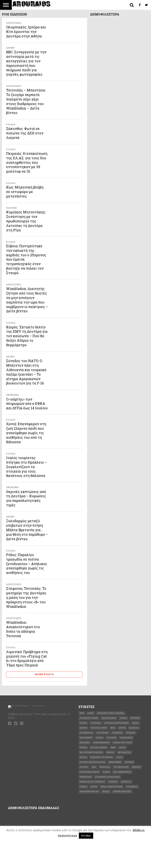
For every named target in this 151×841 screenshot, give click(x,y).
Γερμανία (117, 732)
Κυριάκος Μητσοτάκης (117, 723)
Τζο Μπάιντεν (121, 767)
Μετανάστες (124, 752)
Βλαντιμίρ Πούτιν (89, 791)
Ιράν (112, 728)
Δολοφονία (86, 737)
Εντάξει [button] (86, 835)
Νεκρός (136, 767)
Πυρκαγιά (126, 781)
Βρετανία (85, 742)
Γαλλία (99, 737)
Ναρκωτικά (85, 777)
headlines (115, 762)
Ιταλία (122, 747)
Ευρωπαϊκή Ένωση (89, 772)
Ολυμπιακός (86, 732)
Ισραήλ (83, 723)
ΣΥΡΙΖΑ (123, 718)
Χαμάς (106, 772)
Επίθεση (113, 781)
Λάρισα (83, 786)
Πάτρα (94, 786)
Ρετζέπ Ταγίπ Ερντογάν (92, 762)
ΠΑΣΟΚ (83, 747)
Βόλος (106, 791)
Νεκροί (110, 752)
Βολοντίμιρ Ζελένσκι (91, 752)
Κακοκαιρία (126, 737)
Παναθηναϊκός (101, 742)
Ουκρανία (96, 723)
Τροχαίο (130, 732)
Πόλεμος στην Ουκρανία (111, 713)
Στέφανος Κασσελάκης (107, 777)
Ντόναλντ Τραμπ (89, 718)
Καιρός (83, 728)
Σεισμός (129, 762)
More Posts (44, 674)
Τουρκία (135, 718)
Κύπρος (84, 767)
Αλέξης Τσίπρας (98, 747)
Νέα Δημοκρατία (122, 772)
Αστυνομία (102, 732)
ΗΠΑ (82, 713)
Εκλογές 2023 (99, 728)
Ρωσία (91, 713)
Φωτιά (135, 723)
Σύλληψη (111, 737)
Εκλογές (134, 728)
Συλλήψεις (131, 786)
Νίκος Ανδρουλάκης (111, 786)
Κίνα (113, 747)
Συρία (119, 757)
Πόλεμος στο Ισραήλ (101, 757)
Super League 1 (122, 791)
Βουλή (83, 757)
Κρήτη (122, 728)
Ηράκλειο (105, 767)
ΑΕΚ (94, 767)
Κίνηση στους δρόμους (92, 781)
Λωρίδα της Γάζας (122, 742)
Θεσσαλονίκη (109, 718)
